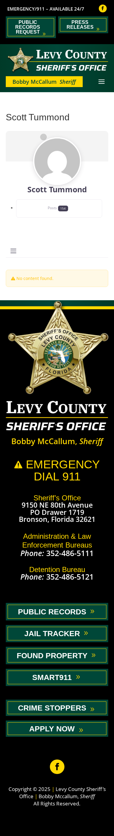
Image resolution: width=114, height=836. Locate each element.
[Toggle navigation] (13, 251)
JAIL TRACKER (52, 633)
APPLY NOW (52, 728)
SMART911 (52, 677)
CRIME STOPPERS (52, 708)
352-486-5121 (70, 576)
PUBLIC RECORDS (52, 611)
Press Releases (80, 25)
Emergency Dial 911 (57, 470)
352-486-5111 (70, 553)
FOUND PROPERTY (52, 655)
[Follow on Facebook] (103, 8)
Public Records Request (27, 27)
